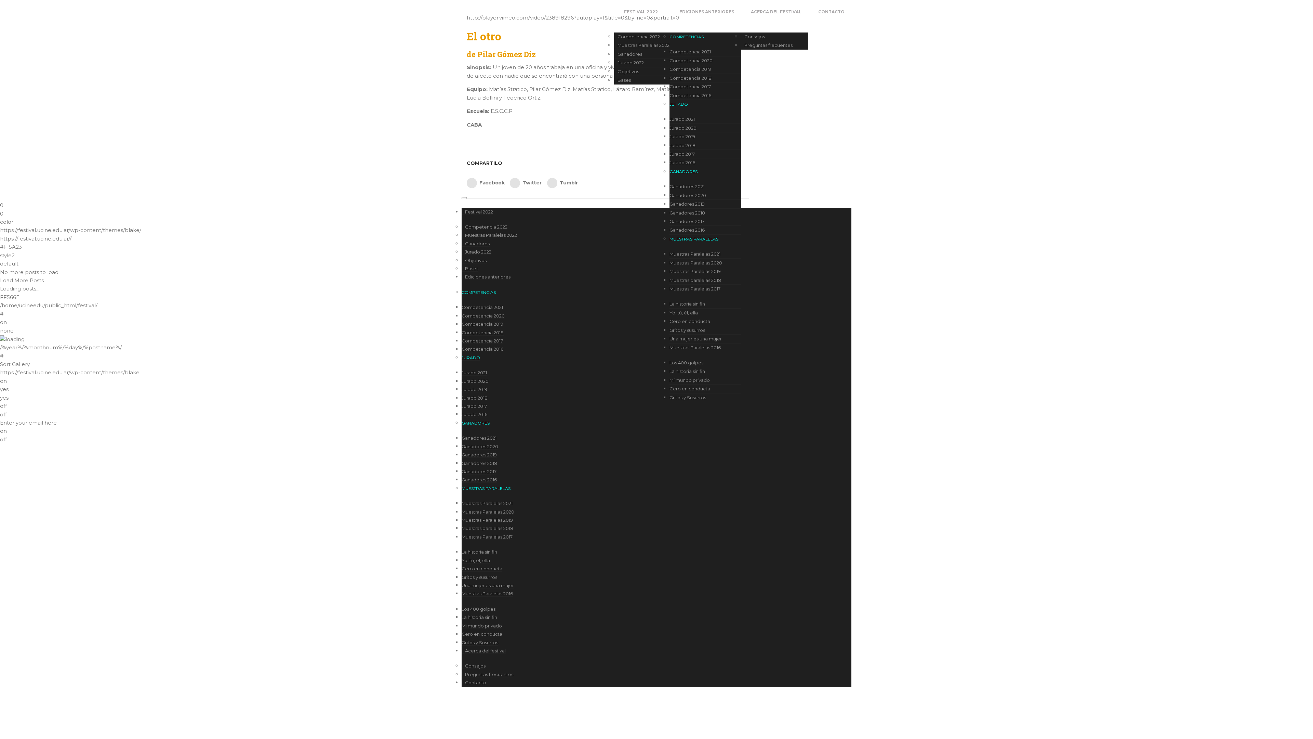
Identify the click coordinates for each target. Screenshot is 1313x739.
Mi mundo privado (689, 380)
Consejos (754, 36)
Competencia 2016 (690, 95)
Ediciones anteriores (706, 11)
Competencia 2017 (690, 86)
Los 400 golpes (686, 362)
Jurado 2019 (682, 136)
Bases (624, 80)
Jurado (678, 104)
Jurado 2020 (683, 128)
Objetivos (628, 71)
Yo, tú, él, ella (683, 312)
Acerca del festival (776, 11)
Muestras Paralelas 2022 (643, 45)
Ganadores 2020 (687, 195)
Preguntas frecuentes (768, 45)
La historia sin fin (687, 304)
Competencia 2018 (690, 78)
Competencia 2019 (690, 69)
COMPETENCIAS (686, 36)
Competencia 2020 (691, 60)
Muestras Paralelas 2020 (695, 262)
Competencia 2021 (690, 51)
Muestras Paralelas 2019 (695, 271)
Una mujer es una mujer (695, 338)
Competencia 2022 (639, 36)
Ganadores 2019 (687, 204)
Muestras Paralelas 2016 (695, 347)
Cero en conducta (689, 321)
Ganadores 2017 (686, 221)
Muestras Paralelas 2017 (694, 288)
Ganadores (630, 54)
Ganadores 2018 (687, 213)
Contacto (831, 11)
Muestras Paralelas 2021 (694, 254)
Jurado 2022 (631, 62)
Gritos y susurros (687, 330)
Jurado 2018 (682, 145)
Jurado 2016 (682, 162)
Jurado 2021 (682, 119)
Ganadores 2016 (687, 230)
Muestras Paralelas (693, 239)
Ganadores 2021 (686, 186)
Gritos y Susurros (687, 397)
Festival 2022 (641, 11)
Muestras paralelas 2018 (695, 280)
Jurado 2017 (682, 154)
